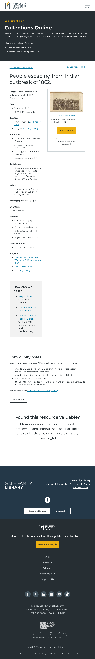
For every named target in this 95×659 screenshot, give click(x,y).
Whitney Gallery (30, 128)
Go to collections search (21, 67)
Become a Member (37, 511)
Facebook (47, 500)
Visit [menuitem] (47, 557)
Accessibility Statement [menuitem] (76, 654)
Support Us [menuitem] (47, 579)
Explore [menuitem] (47, 562)
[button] (87, 6)
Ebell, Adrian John (23, 267)
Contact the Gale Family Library (42, 390)
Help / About (25, 296)
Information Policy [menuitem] (25, 654)
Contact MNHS (57, 613)
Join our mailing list (47, 544)
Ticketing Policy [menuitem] (40, 654)
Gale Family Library (14, 21)
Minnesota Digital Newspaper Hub (22, 52)
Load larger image (66, 115)
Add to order (66, 130)
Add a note (18, 399)
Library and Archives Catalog (19, 43)
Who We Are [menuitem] (47, 573)
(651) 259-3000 (38, 613)
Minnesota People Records (18, 47)
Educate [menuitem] (47, 568)
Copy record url (77, 67)
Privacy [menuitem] (13, 654)
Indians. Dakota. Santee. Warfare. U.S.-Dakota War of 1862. (27, 260)
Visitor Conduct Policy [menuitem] (57, 654)
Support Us (61, 511)
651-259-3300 (80, 487)
